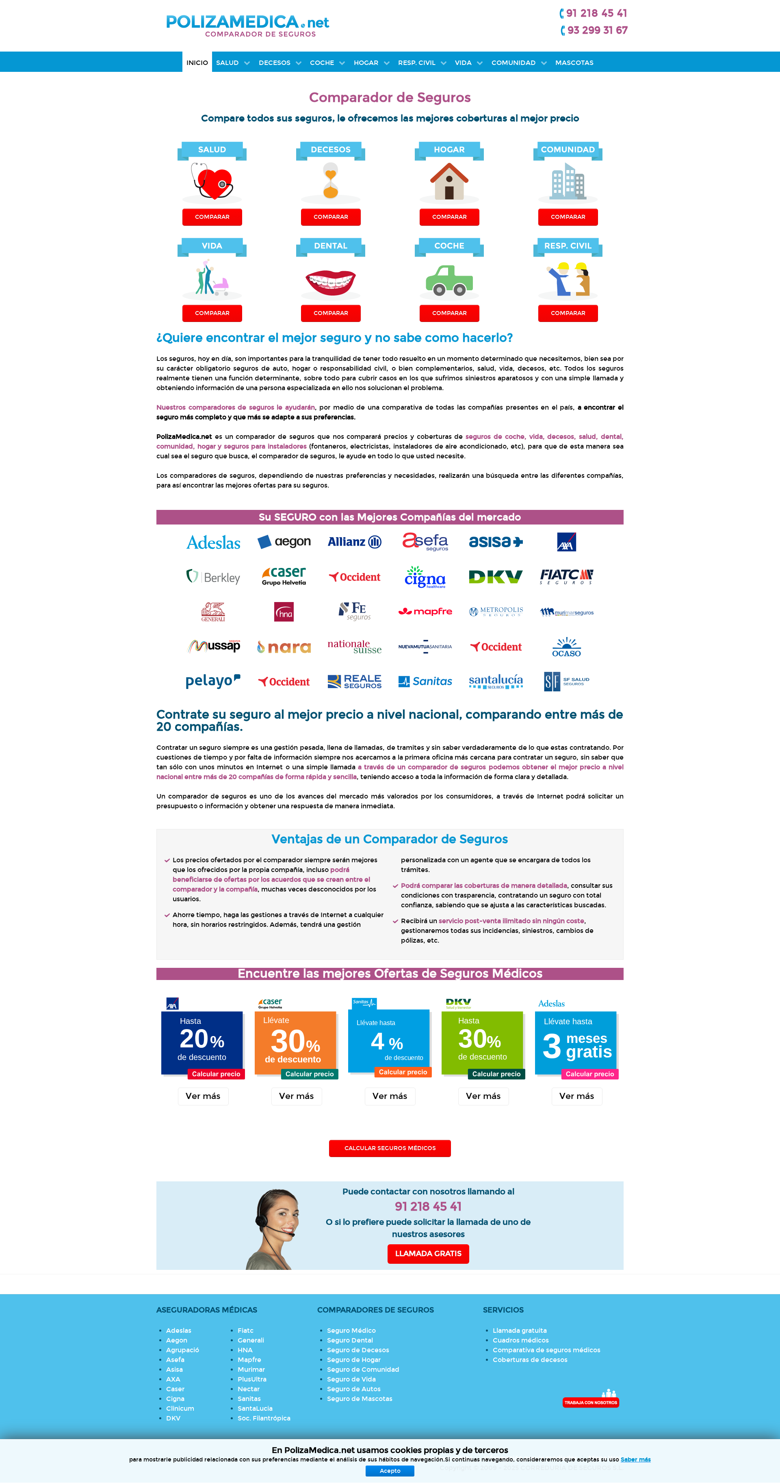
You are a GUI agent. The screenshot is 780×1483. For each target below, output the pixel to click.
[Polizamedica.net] (247, 24)
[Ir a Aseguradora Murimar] (566, 610)
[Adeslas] (213, 540)
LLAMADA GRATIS (428, 1254)
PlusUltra (252, 1379)
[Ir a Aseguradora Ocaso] (566, 645)
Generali (251, 1340)
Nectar (249, 1389)
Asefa (175, 1360)
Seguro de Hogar (354, 1360)
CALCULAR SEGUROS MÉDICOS (390, 1148)
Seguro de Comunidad (363, 1369)
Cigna (175, 1399)
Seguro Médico (351, 1330)
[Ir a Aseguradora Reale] (354, 680)
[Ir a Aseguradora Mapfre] (425, 610)
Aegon (176, 1340)
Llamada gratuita (520, 1330)
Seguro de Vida (351, 1379)
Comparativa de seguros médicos (546, 1350)
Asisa (174, 1369)
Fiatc (246, 1330)
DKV (173, 1418)
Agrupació (182, 1350)
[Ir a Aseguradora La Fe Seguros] (354, 610)
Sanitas (249, 1399)
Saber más (636, 1459)
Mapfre (249, 1360)
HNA (245, 1350)
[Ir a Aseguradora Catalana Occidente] (354, 575)
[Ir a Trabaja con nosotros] (591, 1398)
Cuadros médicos (521, 1340)
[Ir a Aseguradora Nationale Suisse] (354, 645)
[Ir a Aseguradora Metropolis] (496, 610)
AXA (173, 1379)
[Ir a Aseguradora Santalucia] (496, 680)
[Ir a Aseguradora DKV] (496, 575)
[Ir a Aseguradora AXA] (566, 540)
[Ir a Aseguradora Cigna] (425, 575)
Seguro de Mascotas (359, 1399)
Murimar (251, 1369)
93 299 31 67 (598, 30)
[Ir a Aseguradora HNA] (283, 610)
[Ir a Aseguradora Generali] (213, 610)
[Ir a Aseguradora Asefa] (425, 540)
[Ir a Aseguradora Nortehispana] (496, 645)
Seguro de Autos (354, 1389)
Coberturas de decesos (530, 1360)
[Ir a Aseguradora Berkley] (213, 575)
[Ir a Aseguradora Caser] (283, 575)
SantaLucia (255, 1408)
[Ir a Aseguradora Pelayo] (213, 680)
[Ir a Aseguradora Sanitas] (425, 680)
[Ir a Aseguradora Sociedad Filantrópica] (566, 680)
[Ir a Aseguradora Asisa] (496, 540)
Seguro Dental (350, 1340)
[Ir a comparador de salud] (425, 645)
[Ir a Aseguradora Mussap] (213, 645)
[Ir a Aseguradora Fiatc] (566, 575)
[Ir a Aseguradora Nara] (283, 645)
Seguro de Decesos (358, 1350)
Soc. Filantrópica (264, 1418)
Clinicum (180, 1408)
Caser (175, 1389)
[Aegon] (283, 540)
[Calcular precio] (203, 1037)
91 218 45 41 (597, 13)
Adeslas (178, 1330)
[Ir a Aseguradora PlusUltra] (283, 680)
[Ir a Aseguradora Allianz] (354, 540)
